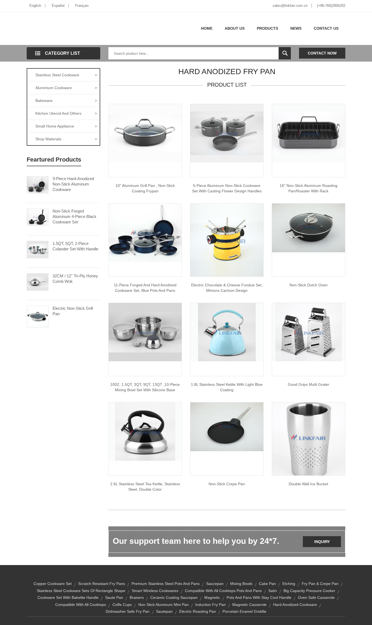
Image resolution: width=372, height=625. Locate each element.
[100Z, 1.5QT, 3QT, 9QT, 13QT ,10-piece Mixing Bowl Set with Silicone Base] (145, 332)
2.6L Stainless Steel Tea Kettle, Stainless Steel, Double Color (145, 486)
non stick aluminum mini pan (163, 604)
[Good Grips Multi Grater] (308, 332)
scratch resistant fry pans (101, 583)
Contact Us (326, 28)
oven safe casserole (316, 597)
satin (272, 590)
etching (288, 583)
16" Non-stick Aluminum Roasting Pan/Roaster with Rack (308, 188)
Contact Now (322, 53)
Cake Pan (267, 583)
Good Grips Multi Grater (308, 384)
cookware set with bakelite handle (68, 597)
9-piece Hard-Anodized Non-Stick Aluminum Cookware (73, 184)
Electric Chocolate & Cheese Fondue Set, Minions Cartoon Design (227, 288)
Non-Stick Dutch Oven (308, 285)
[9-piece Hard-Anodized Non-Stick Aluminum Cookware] (37, 184)
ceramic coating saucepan (174, 597)
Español (58, 6)
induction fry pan (210, 604)
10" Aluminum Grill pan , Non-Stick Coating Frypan (145, 188)
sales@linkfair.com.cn (290, 6)
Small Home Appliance (66, 126)
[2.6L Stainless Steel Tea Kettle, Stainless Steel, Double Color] (145, 431)
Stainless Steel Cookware (66, 75)
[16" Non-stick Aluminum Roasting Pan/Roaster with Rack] (308, 133)
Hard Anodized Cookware (295, 604)
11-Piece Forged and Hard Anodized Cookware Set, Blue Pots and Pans (145, 288)
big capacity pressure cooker (309, 590)
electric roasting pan (197, 611)
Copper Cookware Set (52, 583)
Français (82, 6)
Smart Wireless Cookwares (155, 590)
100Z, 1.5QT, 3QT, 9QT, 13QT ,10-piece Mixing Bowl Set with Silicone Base (145, 387)
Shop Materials (66, 139)
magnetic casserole (249, 604)
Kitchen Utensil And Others (66, 113)
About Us (235, 28)
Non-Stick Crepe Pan (227, 484)
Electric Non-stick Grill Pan (73, 311)
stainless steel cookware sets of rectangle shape (81, 590)
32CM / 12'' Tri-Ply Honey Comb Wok (75, 279)
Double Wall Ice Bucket (308, 484)
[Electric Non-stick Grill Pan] (37, 316)
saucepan (215, 583)
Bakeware (66, 100)
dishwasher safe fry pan (128, 611)
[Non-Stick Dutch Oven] (308, 227)
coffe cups (122, 604)
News (295, 28)
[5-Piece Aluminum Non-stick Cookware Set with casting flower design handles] (226, 133)
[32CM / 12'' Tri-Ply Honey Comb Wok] (37, 281)
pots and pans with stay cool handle (259, 597)
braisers (137, 597)
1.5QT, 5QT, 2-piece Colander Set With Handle (75, 246)
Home (206, 28)
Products (267, 28)
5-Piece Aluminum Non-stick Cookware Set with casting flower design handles (227, 188)
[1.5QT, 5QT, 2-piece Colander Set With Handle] (37, 249)
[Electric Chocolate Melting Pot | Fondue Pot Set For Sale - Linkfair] (226, 240)
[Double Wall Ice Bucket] (308, 438)
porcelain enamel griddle (244, 611)
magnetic (212, 597)
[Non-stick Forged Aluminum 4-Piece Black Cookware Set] (37, 216)
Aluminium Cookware (66, 88)
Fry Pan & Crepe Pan (320, 583)
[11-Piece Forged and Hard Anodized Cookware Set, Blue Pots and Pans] (145, 232)
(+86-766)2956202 (331, 6)
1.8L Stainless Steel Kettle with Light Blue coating (227, 387)
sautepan (164, 611)
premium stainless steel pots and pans (166, 583)
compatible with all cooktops (80, 604)
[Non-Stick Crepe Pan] (226, 426)
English (35, 6)
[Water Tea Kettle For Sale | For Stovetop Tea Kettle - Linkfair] (226, 332)
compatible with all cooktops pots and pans (223, 590)
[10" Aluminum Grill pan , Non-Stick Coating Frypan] (145, 133)
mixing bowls (241, 583)
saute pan (114, 597)
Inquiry (322, 541)
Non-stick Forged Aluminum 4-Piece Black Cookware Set (74, 216)
